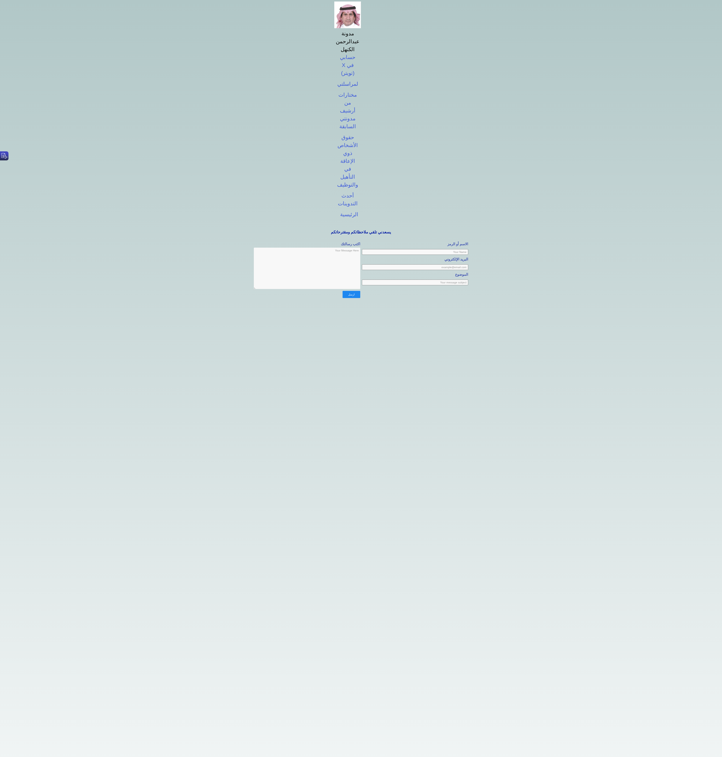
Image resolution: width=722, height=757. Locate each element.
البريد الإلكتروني (456, 259)
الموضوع (461, 274)
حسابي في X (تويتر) (347, 65)
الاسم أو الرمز (457, 244)
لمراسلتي (347, 84)
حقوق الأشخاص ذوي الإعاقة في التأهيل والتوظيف (347, 161)
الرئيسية (349, 214)
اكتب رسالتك (350, 244)
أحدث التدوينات (348, 199)
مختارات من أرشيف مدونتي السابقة (347, 110)
